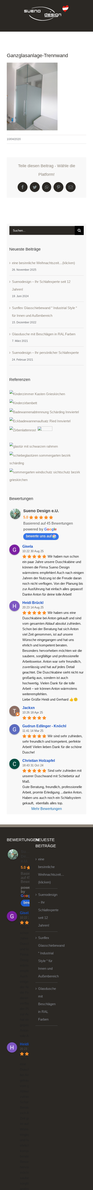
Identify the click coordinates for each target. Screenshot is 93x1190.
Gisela (27, 546)
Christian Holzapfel (38, 761)
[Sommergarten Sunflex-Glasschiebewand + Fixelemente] (46, 476)
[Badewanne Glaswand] (40, 421)
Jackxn (28, 708)
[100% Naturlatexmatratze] (45, 434)
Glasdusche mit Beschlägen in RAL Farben (43, 334)
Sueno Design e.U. (41, 511)
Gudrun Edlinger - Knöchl (44, 726)
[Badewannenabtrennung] (44, 412)
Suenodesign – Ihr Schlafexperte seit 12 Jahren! (46, 910)
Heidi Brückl (32, 603)
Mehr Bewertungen (46, 809)
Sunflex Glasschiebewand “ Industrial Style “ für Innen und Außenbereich (46, 957)
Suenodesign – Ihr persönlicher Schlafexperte (45, 352)
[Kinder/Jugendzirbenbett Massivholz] (23, 403)
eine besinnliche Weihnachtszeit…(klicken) (43, 263)
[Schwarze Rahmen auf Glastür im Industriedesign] (33, 446)
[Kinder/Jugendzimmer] (37, 394)
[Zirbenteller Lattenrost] (22, 430)
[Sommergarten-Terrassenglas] (46, 459)
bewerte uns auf (38, 536)
